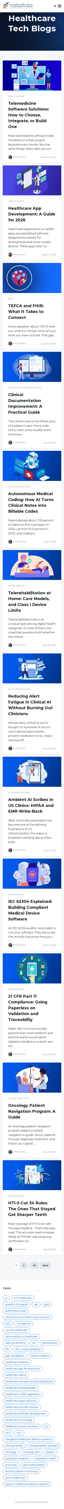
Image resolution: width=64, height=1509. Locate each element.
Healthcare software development (25, 1413)
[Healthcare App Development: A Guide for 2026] (32, 180)
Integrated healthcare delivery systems (28, 1439)
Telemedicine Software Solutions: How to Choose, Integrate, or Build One (28, 115)
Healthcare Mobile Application (22, 1394)
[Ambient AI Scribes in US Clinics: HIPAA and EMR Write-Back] (32, 772)
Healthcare (16, 96)
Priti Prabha (19, 157)
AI (6, 1297)
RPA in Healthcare (15, 1477)
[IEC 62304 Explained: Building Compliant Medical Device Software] (32, 874)
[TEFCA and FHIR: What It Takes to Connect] (32, 278)
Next (45, 1265)
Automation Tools (15, 1310)
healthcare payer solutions (21, 1400)
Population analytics (17, 1458)
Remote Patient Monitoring (21, 1471)
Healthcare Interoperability (20, 1387)
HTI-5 (7, 1432)
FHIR (7, 1349)
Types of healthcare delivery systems (27, 1484)
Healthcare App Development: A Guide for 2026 (31, 214)
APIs (46, 1304)
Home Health (16, 585)
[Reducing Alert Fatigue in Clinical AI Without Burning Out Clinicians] (32, 668)
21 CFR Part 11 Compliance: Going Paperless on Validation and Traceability (27, 1008)
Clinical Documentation (24, 387)
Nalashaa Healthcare (38, 1502)
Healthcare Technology (18, 1419)
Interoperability (14, 1445)
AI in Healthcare (19, 486)
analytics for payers (16, 1304)
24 (34, 1265)
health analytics (40, 1355)
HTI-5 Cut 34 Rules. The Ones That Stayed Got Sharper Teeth (31, 1209)
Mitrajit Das (19, 254)
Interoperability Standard (43, 1445)
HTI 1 (19, 1432)
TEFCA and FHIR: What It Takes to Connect (26, 311)
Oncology (10, 1452)
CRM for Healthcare (16, 1330)
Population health (45, 1458)
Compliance (16, 894)
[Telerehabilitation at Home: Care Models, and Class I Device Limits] (32, 565)
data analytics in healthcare (21, 1336)
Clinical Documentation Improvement (27, 1317)
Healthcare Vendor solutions (21, 1426)
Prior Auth (11, 1464)
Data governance (15, 1342)
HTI (46, 1426)
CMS (7, 1323)
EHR (10, 298)
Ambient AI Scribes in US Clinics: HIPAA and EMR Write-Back (31, 805)
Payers (50, 1452)
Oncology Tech (18, 1098)
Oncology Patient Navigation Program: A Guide (31, 1111)
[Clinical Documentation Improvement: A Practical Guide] (32, 367)
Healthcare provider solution (21, 1407)
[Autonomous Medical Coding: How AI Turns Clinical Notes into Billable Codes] (32, 466)
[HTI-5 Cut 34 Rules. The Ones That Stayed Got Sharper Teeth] (32, 1175)
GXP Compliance (14, 1355)
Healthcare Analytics (17, 1362)
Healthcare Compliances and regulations (29, 1381)
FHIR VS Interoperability (28, 1349)
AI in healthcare (23, 1297)
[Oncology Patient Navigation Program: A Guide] (32, 1078)
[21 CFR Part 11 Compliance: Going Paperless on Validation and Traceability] (32, 968)
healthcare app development (22, 1368)
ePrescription (50, 1342)
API (36, 1304)
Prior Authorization (34, 1464)
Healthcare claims (15, 1375)
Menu (59, 6)
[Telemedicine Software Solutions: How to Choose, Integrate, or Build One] (32, 75)
